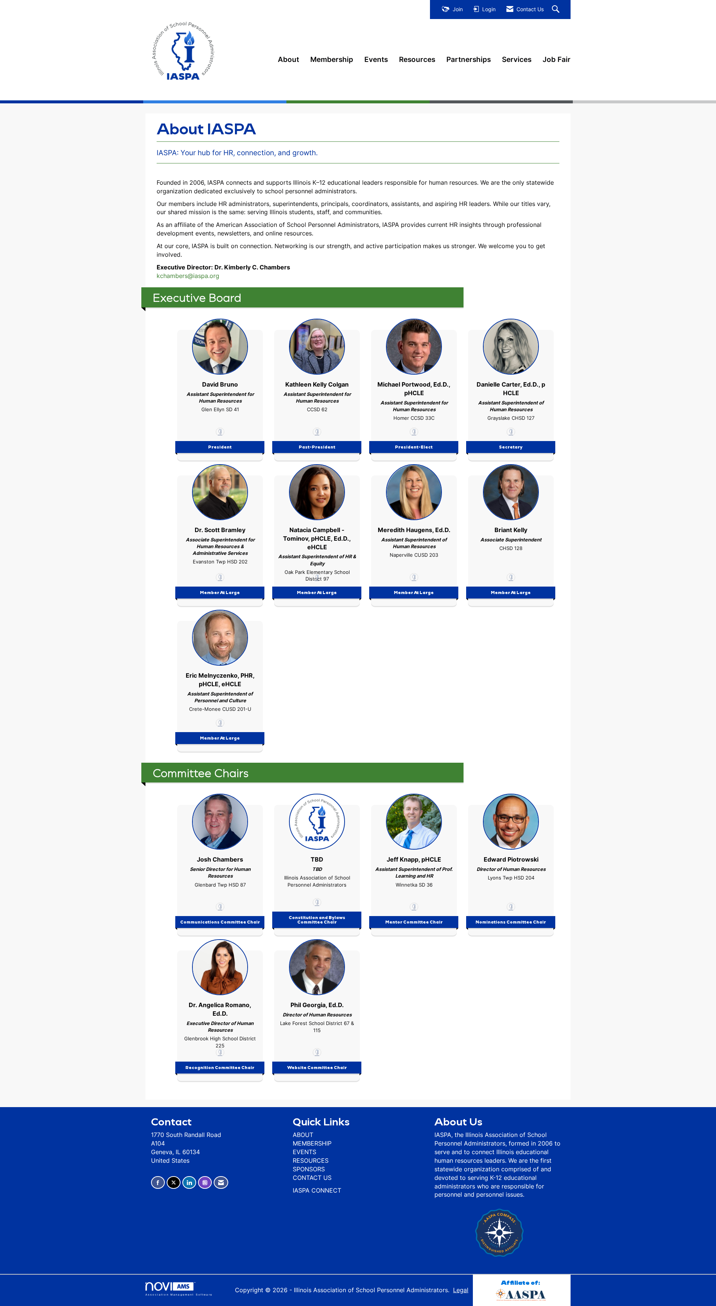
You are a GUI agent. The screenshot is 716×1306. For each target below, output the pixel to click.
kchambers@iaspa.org (188, 276)
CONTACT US (312, 1178)
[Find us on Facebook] (158, 1182)
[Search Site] (556, 9)
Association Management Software (179, 1294)
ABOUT (303, 1135)
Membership (331, 59)
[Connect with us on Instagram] (205, 1182)
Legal (460, 1290)
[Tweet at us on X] (173, 1182)
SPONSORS (309, 1169)
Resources (417, 59)
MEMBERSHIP (312, 1143)
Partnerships (468, 59)
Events (376, 59)
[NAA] (522, 1293)
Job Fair (557, 59)
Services (516, 59)
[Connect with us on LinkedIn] (189, 1182)
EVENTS (304, 1152)
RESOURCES (311, 1160)
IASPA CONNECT (317, 1190)
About (288, 59)
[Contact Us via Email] (221, 1182)
